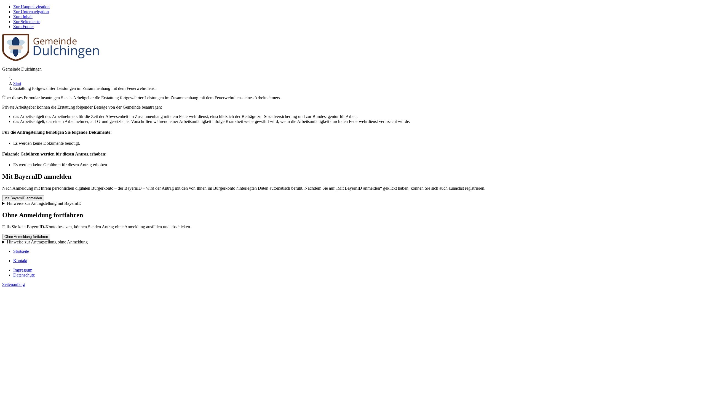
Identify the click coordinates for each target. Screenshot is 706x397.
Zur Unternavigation (31, 11)
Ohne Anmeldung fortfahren (26, 237)
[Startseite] (50, 59)
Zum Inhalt (23, 16)
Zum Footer (23, 26)
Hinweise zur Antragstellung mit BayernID (44, 203)
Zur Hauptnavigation (31, 6)
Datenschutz (24, 275)
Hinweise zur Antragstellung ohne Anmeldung (47, 242)
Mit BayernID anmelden (23, 198)
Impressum (22, 270)
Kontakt (20, 260)
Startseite (21, 251)
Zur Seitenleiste (26, 21)
